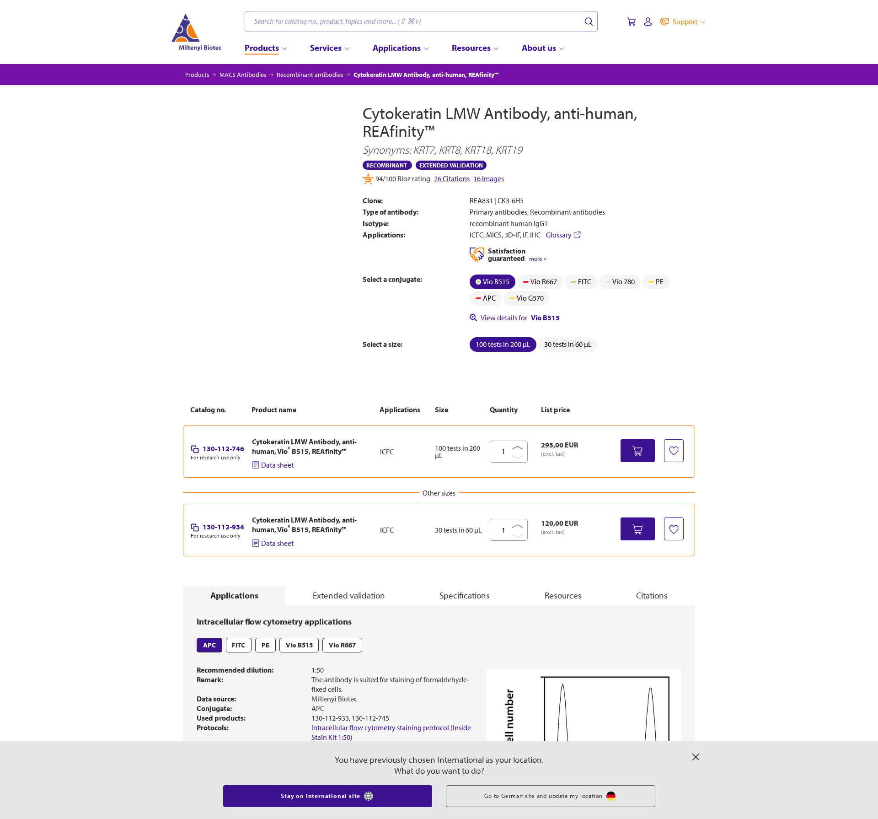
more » (537, 259)
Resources (563, 595)
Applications (234, 595)
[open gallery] (266, 187)
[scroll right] (349, 292)
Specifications (464, 595)
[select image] (207, 292)
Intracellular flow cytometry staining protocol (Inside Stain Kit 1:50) (391, 732)
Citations (652, 595)
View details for (520, 317)
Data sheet (277, 464)
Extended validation (349, 595)
